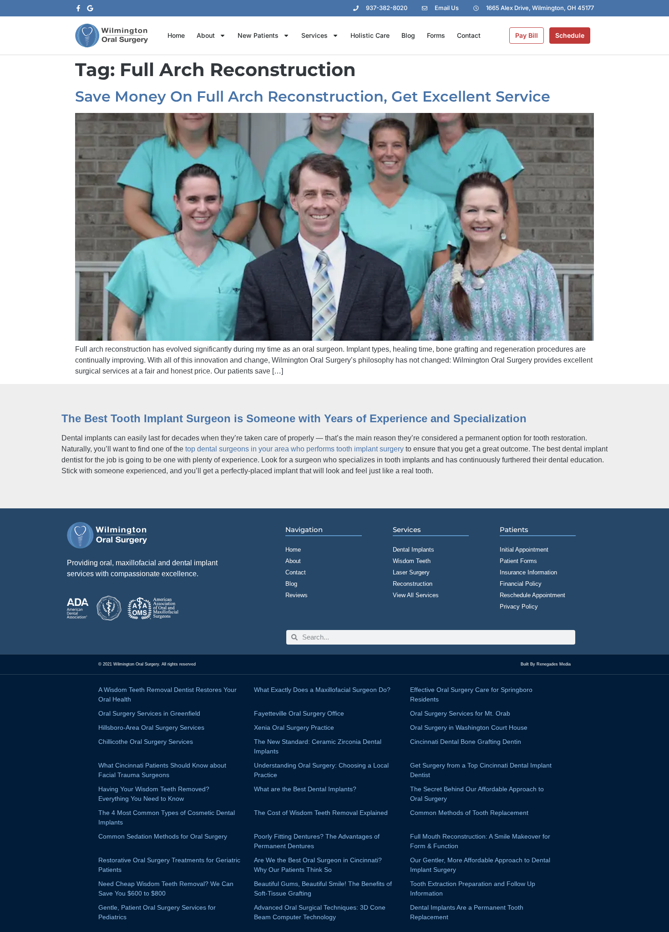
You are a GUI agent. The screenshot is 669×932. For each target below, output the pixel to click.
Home (176, 35)
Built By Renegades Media (546, 664)
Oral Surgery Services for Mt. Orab (460, 713)
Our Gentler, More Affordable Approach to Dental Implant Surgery (480, 864)
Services (314, 35)
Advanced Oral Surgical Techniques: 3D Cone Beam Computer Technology (319, 912)
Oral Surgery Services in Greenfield (149, 713)
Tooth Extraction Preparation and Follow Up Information (472, 888)
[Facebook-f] (78, 8)
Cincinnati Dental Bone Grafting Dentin (465, 741)
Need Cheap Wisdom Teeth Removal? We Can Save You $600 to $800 (165, 888)
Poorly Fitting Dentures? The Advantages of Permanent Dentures (317, 841)
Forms (436, 35)
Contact (469, 35)
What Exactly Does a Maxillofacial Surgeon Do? (322, 689)
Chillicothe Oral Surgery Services (145, 741)
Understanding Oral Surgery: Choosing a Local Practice (321, 770)
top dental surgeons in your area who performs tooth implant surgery (294, 449)
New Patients (258, 35)
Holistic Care (370, 35)
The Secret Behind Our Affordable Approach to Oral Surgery (477, 793)
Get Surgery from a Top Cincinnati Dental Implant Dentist (481, 770)
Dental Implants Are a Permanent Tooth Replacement (466, 912)
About (206, 35)
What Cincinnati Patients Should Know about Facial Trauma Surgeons (162, 770)
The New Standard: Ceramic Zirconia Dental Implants (317, 746)
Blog (408, 35)
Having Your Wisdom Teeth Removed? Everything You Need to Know (153, 793)
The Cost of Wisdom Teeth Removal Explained (321, 812)
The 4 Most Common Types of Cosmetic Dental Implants (166, 817)
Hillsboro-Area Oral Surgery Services (151, 727)
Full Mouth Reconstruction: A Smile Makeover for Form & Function (480, 841)
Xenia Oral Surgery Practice (294, 727)
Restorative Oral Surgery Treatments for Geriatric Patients (169, 864)
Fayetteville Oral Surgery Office (299, 713)
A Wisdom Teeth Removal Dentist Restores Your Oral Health (167, 694)
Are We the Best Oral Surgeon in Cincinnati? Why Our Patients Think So (318, 864)
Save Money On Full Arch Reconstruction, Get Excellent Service (312, 96)
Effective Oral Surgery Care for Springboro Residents (471, 694)
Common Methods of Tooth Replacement (469, 812)
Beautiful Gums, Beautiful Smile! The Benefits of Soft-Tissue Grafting (323, 888)
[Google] (90, 8)
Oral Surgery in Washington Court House (468, 727)
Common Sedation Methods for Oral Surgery (162, 836)
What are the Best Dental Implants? (305, 789)
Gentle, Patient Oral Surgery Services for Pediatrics (157, 912)
